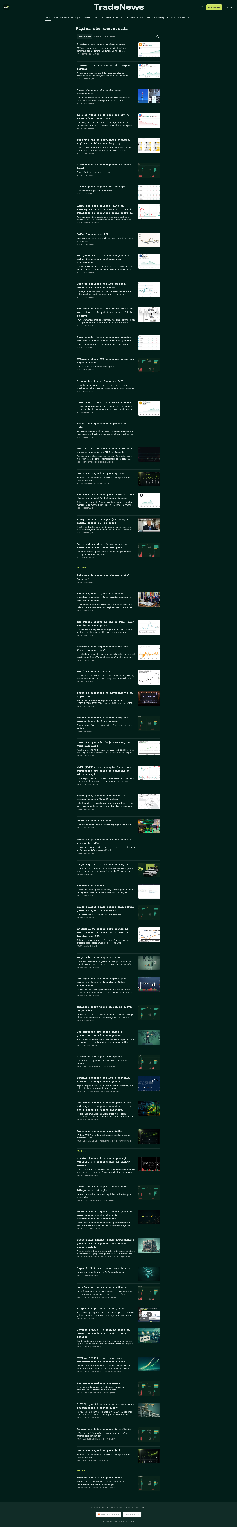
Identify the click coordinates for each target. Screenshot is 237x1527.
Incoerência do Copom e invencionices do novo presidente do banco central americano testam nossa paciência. (104, 1292)
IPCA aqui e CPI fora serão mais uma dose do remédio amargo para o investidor (102, 1434)
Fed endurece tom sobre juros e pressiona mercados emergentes (99, 1033)
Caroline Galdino (91, 223)
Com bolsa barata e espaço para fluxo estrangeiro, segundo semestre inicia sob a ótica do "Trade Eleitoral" (104, 1106)
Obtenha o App (132, 1514)
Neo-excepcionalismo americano (99, 1383)
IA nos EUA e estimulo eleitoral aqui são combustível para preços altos (104, 1195)
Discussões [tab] (110, 36)
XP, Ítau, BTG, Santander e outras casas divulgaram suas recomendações (103, 478)
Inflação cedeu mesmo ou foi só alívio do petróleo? (105, 1009)
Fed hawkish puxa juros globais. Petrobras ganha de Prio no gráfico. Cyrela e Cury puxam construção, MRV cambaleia (105, 1314)
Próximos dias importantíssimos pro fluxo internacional (102, 648)
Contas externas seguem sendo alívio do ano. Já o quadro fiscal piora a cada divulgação (104, 553)
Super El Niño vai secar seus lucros (103, 1268)
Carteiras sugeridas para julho (99, 1131)
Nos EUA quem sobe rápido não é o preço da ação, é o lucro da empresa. (105, 239)
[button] (48, 17)
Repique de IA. (84, 579)
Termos (126, 1507)
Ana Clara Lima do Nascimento (96, 483)
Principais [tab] (98, 36)
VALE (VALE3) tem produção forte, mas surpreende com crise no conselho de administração (104, 771)
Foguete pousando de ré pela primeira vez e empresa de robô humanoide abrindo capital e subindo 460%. (103, 99)
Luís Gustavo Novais (91, 1066)
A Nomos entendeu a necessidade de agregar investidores (104, 824)
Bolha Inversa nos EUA (92, 234)
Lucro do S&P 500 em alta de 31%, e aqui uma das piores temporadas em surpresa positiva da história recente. (104, 148)
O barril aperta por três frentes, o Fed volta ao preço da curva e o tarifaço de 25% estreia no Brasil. (106, 848)
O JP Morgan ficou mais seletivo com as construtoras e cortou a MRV (105, 1406)
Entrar (228, 7)
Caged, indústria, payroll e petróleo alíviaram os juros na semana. (103, 1062)
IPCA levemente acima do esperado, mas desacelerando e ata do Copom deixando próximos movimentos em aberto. (106, 321)
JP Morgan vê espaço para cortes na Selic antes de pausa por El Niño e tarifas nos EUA (102, 933)
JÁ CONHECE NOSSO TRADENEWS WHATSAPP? (99, 914)
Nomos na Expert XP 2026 (94, 820)
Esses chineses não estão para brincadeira (99, 92)
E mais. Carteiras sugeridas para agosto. (96, 172)
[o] (149, 1314)
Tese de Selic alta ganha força (99, 1477)
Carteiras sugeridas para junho (99, 1450)
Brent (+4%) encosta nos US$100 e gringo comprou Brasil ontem (101, 797)
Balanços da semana (90, 885)
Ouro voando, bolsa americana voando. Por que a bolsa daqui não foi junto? (104, 339)
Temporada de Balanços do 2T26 (99, 957)
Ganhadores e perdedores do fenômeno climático (100, 1272)
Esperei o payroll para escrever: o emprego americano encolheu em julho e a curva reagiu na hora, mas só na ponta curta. (106, 386)
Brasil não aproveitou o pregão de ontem (102, 425)
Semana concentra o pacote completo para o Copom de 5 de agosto (102, 719)
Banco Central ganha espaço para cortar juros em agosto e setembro (105, 909)
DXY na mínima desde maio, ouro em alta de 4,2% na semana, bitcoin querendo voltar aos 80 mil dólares (102, 49)
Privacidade (116, 1507)
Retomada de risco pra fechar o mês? (103, 575)
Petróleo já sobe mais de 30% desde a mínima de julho (104, 841)
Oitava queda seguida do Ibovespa (101, 186)
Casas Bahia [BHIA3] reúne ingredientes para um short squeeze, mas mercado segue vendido (105, 1244)
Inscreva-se (214, 7)
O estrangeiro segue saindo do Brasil (94, 190)
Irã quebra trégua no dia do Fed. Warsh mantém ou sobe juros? (105, 624)
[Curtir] (78, 57)
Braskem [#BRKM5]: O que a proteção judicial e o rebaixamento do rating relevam (103, 1162)
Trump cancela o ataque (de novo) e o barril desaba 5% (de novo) (104, 521)
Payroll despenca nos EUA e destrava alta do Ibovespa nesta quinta (103, 1080)
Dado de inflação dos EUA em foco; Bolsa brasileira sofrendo (102, 286)
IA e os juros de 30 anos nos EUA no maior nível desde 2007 (103, 117)
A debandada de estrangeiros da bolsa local (104, 166)
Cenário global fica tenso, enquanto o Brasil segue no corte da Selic (104, 726)
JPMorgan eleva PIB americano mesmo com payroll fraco (105, 361)
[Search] (196, 7)
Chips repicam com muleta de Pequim (102, 864)
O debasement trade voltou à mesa (101, 44)
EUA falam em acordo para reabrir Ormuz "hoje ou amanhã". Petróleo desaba (105, 496)
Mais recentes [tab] (84, 36)
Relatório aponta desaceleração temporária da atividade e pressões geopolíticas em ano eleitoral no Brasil (104, 941)
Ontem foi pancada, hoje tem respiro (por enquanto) (103, 744)
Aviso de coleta (139, 1507)
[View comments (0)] (97, 57)
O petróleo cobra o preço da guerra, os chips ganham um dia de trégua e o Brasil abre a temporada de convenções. (106, 891)
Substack (107, 1521)
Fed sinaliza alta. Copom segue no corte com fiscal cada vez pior (102, 546)
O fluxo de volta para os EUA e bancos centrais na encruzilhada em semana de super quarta (100, 1388)
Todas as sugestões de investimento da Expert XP (105, 694)
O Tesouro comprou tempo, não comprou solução (104, 67)
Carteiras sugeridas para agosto (100, 473)
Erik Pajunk (94, 54)
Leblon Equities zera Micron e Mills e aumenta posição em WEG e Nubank (105, 450)
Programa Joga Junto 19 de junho (100, 1308)
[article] (118, 50)
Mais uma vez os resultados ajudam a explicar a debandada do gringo (103, 141)
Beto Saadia (89, 175)
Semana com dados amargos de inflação (104, 1429)
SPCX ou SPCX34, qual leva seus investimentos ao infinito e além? (102, 1360)
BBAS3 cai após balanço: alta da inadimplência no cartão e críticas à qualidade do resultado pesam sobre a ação (104, 210)
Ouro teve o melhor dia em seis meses (104, 402)
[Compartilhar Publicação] (202, 7)
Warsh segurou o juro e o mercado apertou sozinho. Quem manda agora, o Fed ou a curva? (104, 597)
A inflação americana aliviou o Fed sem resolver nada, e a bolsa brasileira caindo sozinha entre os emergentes (104, 292)
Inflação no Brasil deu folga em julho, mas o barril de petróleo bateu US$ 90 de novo (105, 312)
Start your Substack (109, 1514)
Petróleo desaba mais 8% (94, 671)
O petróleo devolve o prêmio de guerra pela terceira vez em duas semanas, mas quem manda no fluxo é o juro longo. (105, 528)
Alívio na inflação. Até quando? (100, 1056)
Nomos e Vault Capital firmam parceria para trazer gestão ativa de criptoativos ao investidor (105, 1215)
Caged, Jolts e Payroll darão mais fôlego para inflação (102, 1188)
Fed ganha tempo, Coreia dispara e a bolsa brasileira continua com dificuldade (103, 259)
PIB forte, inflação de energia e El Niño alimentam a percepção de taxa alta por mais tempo (101, 1483)
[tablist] (96, 36)
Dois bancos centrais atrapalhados (102, 1287)
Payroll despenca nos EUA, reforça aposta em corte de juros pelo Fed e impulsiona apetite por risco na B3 (105, 1086)
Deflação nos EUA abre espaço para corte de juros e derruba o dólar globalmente (102, 982)
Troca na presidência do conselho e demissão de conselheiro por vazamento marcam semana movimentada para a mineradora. (105, 779)
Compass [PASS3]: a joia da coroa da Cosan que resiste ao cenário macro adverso (103, 1333)
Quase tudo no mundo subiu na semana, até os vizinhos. (103, 344)
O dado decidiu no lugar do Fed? (100, 381)
